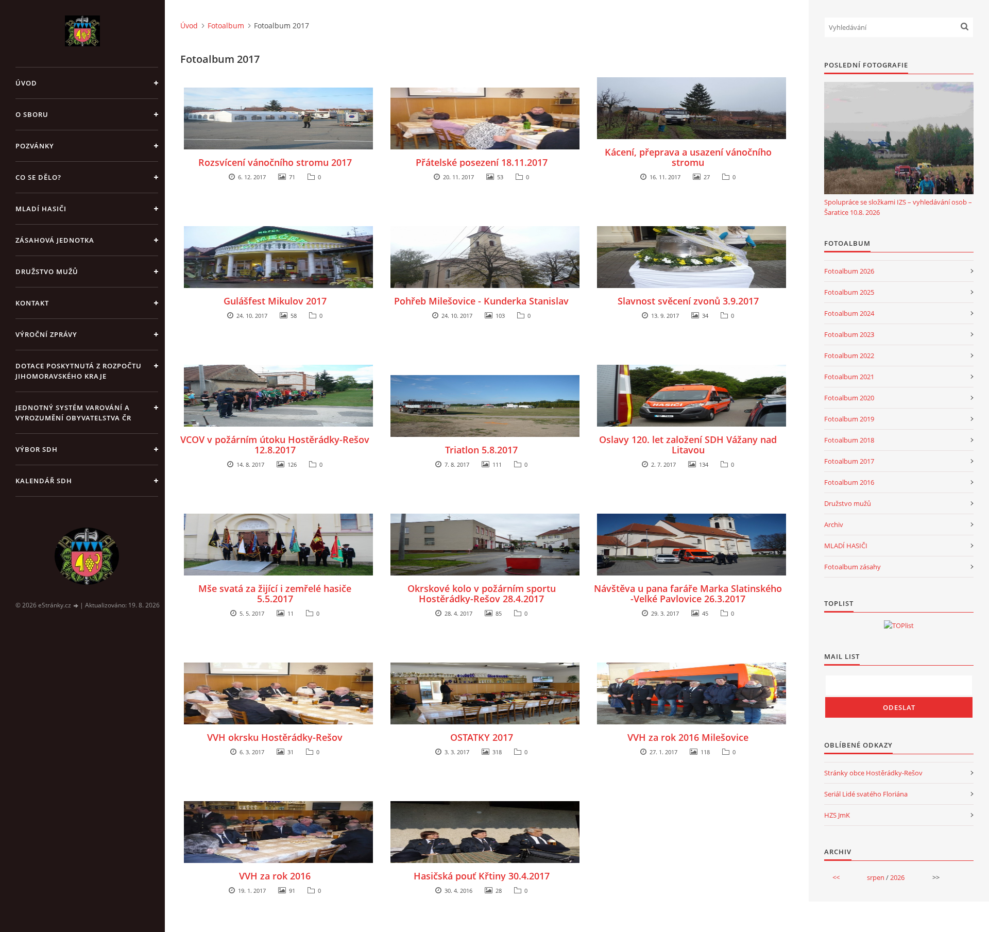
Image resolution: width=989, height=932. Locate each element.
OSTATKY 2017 (481, 737)
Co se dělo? (38, 177)
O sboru (31, 114)
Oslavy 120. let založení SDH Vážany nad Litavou (688, 444)
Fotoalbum (226, 25)
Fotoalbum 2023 (849, 334)
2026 (897, 877)
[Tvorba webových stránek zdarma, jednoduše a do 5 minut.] (76, 605)
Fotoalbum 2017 (849, 461)
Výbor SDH (36, 449)
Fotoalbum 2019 (849, 418)
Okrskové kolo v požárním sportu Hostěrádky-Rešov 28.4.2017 (481, 593)
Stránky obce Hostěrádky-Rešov (873, 772)
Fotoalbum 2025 (849, 292)
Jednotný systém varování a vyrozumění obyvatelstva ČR (73, 412)
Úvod (26, 83)
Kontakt (32, 303)
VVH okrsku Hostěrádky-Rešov (275, 737)
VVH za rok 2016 (275, 876)
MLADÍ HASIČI (845, 545)
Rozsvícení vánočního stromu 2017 (275, 162)
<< (836, 877)
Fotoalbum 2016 (849, 482)
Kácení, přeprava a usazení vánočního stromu (688, 157)
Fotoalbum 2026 (849, 271)
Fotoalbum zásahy (852, 566)
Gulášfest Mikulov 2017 (275, 301)
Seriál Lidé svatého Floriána (866, 794)
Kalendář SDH (43, 480)
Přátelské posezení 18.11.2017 (482, 162)
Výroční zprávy (46, 334)
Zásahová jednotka (54, 240)
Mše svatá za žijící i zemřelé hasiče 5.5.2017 (274, 593)
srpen (875, 877)
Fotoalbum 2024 (849, 313)
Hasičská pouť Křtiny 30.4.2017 (482, 876)
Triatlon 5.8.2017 (481, 450)
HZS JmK (837, 815)
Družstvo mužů (46, 271)
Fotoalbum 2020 (849, 397)
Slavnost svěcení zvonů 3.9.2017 (688, 301)
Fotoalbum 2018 (849, 440)
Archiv (833, 524)
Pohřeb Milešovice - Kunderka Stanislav (481, 301)
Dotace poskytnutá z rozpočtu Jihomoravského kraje (78, 371)
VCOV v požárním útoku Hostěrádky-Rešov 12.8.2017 (274, 444)
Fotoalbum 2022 (849, 355)
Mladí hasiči (40, 208)
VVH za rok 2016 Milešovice (687, 737)
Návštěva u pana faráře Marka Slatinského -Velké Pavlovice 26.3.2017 (688, 593)
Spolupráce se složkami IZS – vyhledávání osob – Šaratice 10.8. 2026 (898, 207)
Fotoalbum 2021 (849, 376)
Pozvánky (34, 145)
